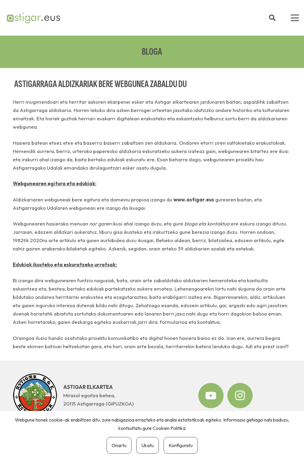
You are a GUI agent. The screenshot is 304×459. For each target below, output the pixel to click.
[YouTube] (211, 395)
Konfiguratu (181, 445)
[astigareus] (33, 18)
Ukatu (147, 445)
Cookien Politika (169, 428)
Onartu (119, 445)
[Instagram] (240, 395)
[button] (272, 18)
